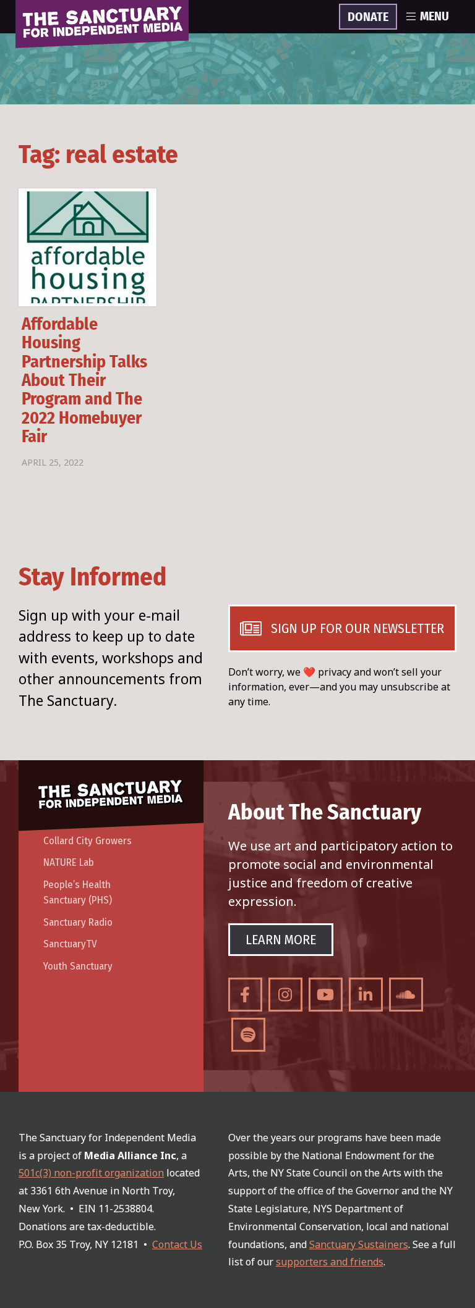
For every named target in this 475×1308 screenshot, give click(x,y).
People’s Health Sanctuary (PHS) (77, 892)
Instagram (285, 995)
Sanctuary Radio (78, 922)
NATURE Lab (68, 862)
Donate (368, 17)
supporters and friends (329, 1261)
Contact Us (177, 1244)
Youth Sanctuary (78, 966)
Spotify (248, 1035)
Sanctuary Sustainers (358, 1244)
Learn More (281, 939)
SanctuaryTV (70, 943)
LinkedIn (366, 995)
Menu (434, 16)
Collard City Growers (87, 840)
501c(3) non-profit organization (91, 1173)
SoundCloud (406, 995)
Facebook (245, 995)
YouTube (326, 995)
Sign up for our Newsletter (357, 628)
